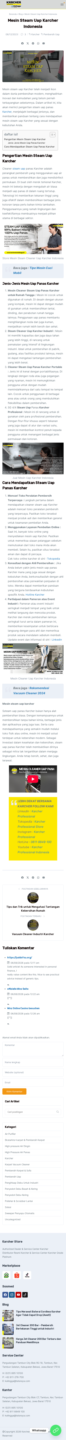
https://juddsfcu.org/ (19, 957)
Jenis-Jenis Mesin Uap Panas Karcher (26, 143)
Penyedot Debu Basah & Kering (21, 1188)
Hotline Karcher (35, 594)
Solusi (8, 1207)
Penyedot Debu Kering (17, 1195)
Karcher (35, 34)
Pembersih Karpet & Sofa (18, 1170)
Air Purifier (10, 1133)
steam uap (18, 168)
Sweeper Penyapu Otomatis (19, 1213)
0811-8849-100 (41, 842)
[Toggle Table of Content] (51, 134)
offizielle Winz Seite (17, 989)
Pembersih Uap (52, 34)
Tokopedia (53, 558)
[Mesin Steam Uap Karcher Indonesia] (43, 43)
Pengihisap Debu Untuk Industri (21, 1182)
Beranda (13, 14)
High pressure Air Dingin (17, 1146)
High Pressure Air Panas (17, 1152)
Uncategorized (13, 1219)
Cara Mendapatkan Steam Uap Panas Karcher (29, 146)
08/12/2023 (12, 34)
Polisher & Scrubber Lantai (19, 1201)
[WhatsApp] (55, 1430)
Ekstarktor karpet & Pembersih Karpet (25, 1140)
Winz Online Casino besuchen (23, 1008)
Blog (21, 14)
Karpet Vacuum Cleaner (17, 1164)
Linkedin (57, 639)
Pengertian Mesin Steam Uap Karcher (25, 139)
